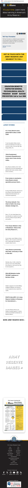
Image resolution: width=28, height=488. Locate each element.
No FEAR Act (18, 450)
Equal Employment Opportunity (14, 458)
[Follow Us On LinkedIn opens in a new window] (17, 472)
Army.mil (18, 453)
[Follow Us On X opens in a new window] (7, 472)
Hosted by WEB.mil (13, 480)
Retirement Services (13, 459)
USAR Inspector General (14, 464)
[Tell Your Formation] (14, 25)
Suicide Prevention (14, 462)
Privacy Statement (10, 453)
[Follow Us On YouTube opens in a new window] (14, 472)
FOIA (18, 447)
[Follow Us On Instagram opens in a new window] (10, 472)
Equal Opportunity (14, 456)
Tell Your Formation (9, 37)
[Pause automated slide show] (17, 34)
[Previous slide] (2, 25)
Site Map (10, 448)
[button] (6, 2)
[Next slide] (25, 25)
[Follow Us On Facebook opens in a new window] (4, 472)
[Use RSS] (20, 472)
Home (10, 447)
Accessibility (10, 450)
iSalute (18, 448)
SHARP (14, 461)
